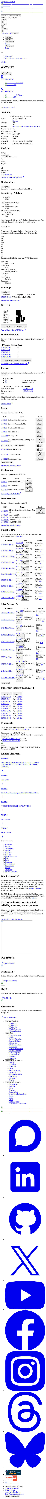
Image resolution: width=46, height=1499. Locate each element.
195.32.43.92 (5, 664)
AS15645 (4, 441)
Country (4, 123)
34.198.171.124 (6, 613)
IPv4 (3, 187)
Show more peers (7, 462)
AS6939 (4, 428)
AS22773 (19, 647)
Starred (8, 33)
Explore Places (6, 404)
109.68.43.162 (6, 711)
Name (3, 119)
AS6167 (19, 626)
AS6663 (4, 424)
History (3, 33)
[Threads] (25, 1412)
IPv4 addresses (6, 131)
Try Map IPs (7, 998)
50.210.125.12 (6, 620)
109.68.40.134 (6, 697)
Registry (4, 139)
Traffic (3, 162)
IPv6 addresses (6, 134)
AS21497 (4, 445)
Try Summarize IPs (9, 1017)
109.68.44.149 (28, 389)
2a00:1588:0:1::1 (7, 574)
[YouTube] (25, 1295)
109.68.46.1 (5, 580)
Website (4, 126)
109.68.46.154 (6, 716)
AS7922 (19, 617)
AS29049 (4, 449)
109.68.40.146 (6, 718)
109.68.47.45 (5, 586)
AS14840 (4, 436)
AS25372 (19, 543)
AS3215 (19, 655)
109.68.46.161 (15, 741)
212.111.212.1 (15, 739)
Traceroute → (24, 729)
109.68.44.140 (6, 592)
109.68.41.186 (6, 357)
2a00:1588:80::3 (6, 598)
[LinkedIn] (25, 1177)
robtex (34, 898)
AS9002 (4, 432)
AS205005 (20, 661)
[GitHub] (25, 1220)
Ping (11, 544)
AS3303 (4, 420)
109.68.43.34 (5, 699)
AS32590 (4, 454)
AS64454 (4, 517)
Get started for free (7, 107)
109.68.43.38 (5, 701)
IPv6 (7, 187)
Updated (4, 143)
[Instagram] (25, 1371)
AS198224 (5, 522)
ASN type (4, 136)
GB (41, 643)
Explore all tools (8, 963)
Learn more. (15, 729)
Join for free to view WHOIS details (15, 327)
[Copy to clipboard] (3, 73)
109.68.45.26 (5, 350)
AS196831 (5, 520)
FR (37, 659)
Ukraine (15, 121)
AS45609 (19, 675)
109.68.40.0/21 (6, 297)
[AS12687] (6, 739)
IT (42, 665)
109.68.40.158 (6, 706)
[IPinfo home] (23, 9)
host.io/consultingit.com (21, 126)
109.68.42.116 (6, 562)
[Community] (25, 1136)
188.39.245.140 (6, 642)
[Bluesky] (25, 1450)
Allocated (4, 141)
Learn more (18, 536)
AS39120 (4, 459)
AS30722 (19, 669)
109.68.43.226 (6, 556)
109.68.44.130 (28, 391)
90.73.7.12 (4, 657)
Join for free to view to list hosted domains (17, 360)
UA (40, 545)
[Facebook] (25, 1330)
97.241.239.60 (6, 628)
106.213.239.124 (7, 678)
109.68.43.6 (5, 704)
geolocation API (34, 888)
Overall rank (5, 155)
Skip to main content (8, 2)
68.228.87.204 (6, 650)
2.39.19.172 (5, 671)
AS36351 (19, 633)
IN (44, 679)
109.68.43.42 (5, 708)
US (37, 615)
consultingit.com (34, 126)
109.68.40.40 (5, 550)
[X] (25, 1261)
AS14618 (19, 611)
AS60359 (4, 515)
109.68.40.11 (5, 352)
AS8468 (19, 639)
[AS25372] (6, 741)
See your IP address (10, 981)
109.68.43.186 (6, 347)
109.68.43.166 (6, 354)
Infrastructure (5, 171)
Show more (5, 683)
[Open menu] (2, 52)
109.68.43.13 (5, 713)
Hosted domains (6, 129)
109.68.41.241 (6, 568)
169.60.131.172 (6, 635)
